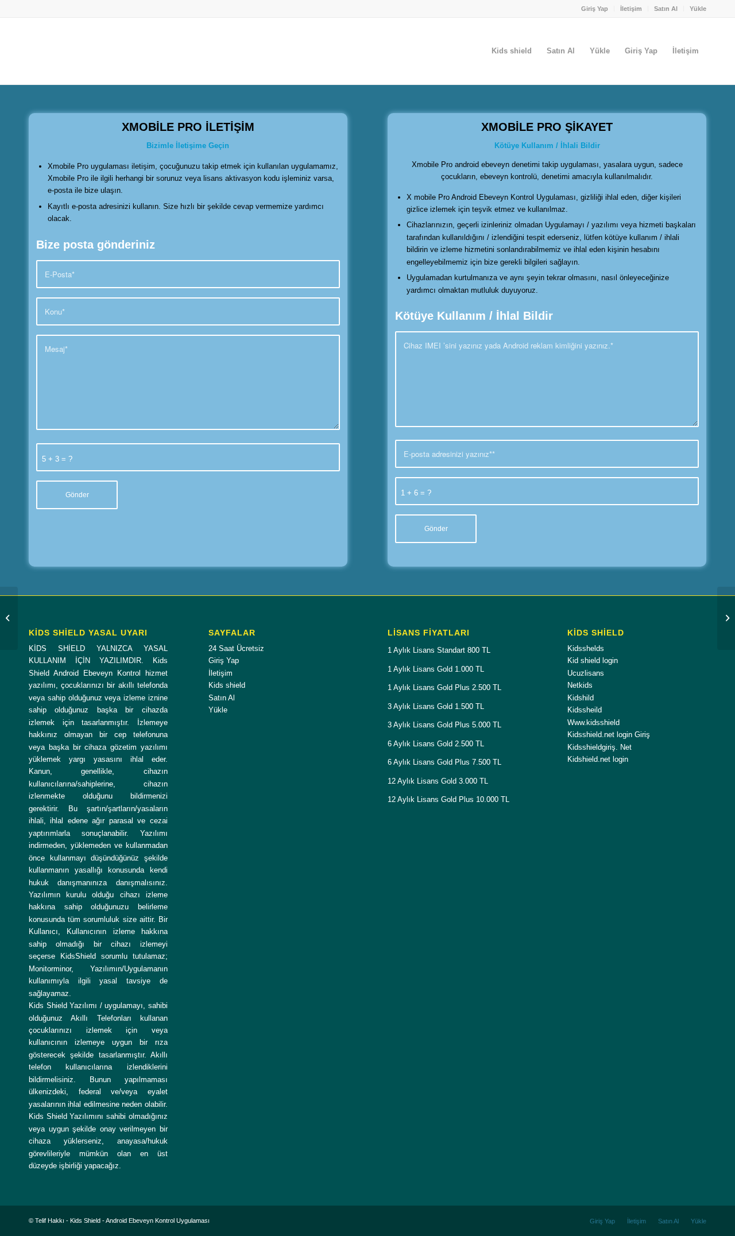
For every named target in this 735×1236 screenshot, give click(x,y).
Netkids (580, 685)
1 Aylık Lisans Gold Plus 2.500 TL (444, 687)
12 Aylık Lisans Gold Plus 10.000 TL (448, 799)
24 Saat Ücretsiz (236, 648)
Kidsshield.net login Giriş (608, 734)
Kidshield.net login (597, 759)
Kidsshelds (585, 648)
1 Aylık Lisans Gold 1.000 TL (436, 669)
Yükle (698, 8)
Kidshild (580, 697)
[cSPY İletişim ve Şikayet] (9, 618)
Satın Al (666, 8)
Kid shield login (592, 660)
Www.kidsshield (593, 722)
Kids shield (226, 685)
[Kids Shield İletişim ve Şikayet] (726, 618)
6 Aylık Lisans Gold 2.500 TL (436, 743)
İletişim (631, 8)
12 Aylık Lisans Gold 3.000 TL (438, 781)
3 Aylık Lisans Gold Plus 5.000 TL (444, 724)
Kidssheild (584, 710)
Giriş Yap (594, 8)
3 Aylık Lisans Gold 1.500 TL (436, 706)
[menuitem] (594, 8)
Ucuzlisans (585, 673)
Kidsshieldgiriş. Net (599, 747)
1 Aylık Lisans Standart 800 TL (439, 650)
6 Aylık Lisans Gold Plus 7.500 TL (444, 762)
